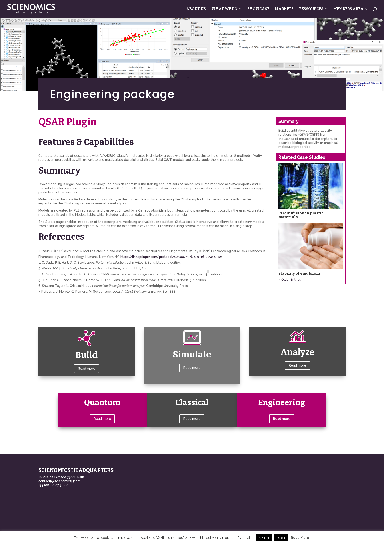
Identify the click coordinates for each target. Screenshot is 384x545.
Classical (192, 402)
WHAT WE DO (224, 9)
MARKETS (284, 9)
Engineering (281, 402)
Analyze (297, 352)
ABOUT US (196, 9)
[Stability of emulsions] (310, 246)
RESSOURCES (311, 9)
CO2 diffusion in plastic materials (300, 215)
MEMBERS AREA (348, 9)
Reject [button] (281, 537)
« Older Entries (289, 279)
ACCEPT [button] (264, 537)
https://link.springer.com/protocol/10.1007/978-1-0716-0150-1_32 (170, 257)
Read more (86, 369)
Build (86, 355)
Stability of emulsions (299, 273)
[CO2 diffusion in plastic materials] (310, 186)
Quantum (102, 402)
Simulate (192, 354)
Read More (300, 538)
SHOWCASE (258, 9)
